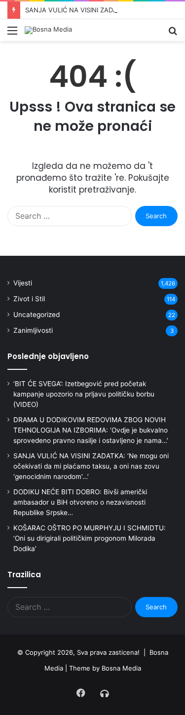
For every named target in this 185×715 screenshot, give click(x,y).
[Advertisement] (92, 138)
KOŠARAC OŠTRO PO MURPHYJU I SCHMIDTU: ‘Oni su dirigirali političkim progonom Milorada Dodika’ (89, 538)
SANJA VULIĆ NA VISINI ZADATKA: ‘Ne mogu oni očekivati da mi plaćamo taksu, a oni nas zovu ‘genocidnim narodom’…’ (91, 466)
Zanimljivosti (33, 330)
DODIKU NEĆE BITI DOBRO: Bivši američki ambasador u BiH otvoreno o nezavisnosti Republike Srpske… (80, 502)
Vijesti (22, 283)
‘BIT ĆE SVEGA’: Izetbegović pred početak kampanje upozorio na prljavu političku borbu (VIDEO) (83, 394)
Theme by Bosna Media (105, 668)
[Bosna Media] (48, 30)
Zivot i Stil (29, 299)
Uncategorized (36, 314)
